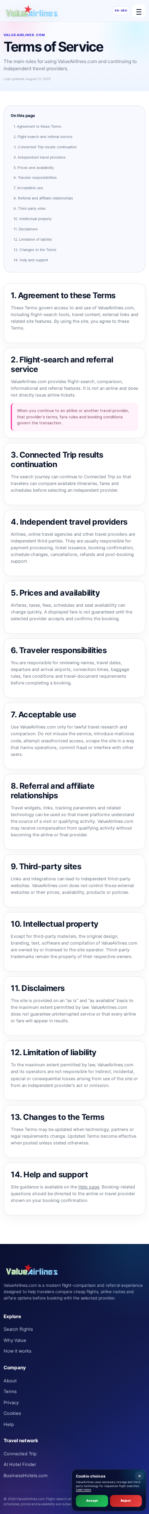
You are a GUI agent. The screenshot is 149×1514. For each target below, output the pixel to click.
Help (9, 1424)
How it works (17, 1351)
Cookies (12, 1413)
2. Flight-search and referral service (43, 136)
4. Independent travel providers (40, 157)
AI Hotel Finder (20, 1464)
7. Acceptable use (28, 188)
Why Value (15, 1340)
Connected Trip (20, 1454)
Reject (126, 1501)
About (10, 1381)
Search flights (18, 1329)
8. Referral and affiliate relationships (43, 198)
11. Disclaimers (26, 229)
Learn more (83, 1489)
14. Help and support (31, 260)
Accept (92, 1501)
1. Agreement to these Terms (37, 126)
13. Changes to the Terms (35, 249)
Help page (88, 1187)
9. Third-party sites (30, 208)
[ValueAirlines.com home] (32, 10)
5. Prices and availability (34, 167)
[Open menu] (138, 10)
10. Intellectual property (33, 219)
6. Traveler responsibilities (35, 177)
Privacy (11, 1402)
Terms (10, 1391)
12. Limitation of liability (33, 239)
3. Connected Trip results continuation (45, 147)
